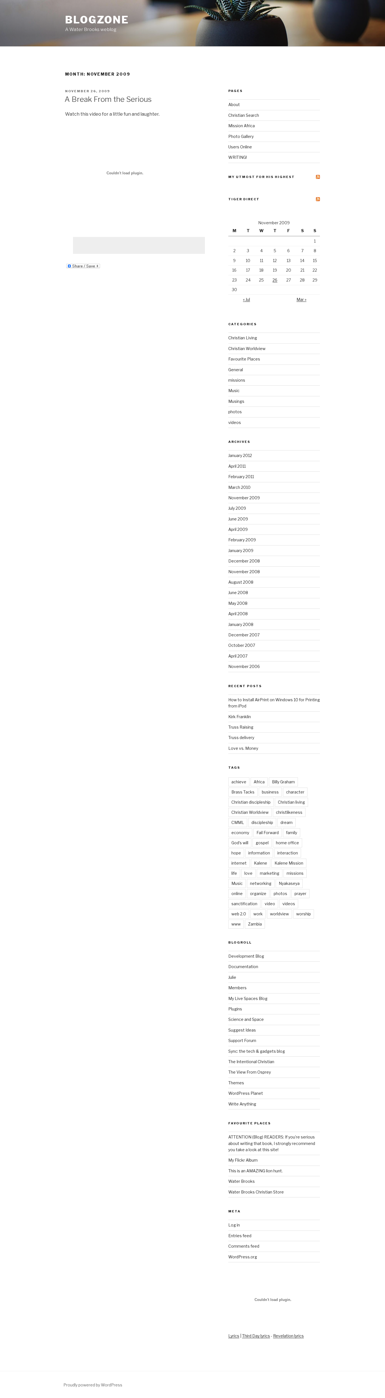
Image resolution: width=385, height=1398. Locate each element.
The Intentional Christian (251, 1061)
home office (287, 842)
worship (303, 913)
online (237, 893)
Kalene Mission (289, 863)
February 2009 (242, 539)
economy (240, 832)
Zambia (255, 924)
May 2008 (237, 603)
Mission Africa (241, 125)
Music (234, 390)
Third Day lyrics (256, 1335)
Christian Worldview (246, 348)
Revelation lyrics (288, 1335)
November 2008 (244, 571)
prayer (300, 893)
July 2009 (237, 508)
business (270, 792)
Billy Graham (283, 781)
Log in (234, 1225)
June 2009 (238, 518)
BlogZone (97, 20)
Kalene (260, 863)
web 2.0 (238, 913)
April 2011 (237, 466)
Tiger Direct (244, 199)
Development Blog (246, 956)
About (234, 104)
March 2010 (239, 487)
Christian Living (242, 337)
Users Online (240, 146)
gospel (262, 842)
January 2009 (240, 550)
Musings (236, 401)
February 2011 (241, 476)
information (259, 852)
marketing (269, 873)
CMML (237, 822)
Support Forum (242, 1040)
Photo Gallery (241, 136)
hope (236, 852)
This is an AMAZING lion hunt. (255, 1170)
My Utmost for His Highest (261, 177)
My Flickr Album (243, 1160)
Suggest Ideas (242, 1030)
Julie (232, 977)
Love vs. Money (243, 748)
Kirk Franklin (239, 716)
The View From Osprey (249, 1072)
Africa (259, 781)
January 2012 (240, 455)
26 (275, 280)
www (236, 924)
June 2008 (238, 592)
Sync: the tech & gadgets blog (256, 1051)
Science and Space (246, 1019)
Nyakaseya (289, 883)
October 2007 (241, 645)
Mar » (301, 299)
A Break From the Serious (108, 99)
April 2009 (238, 529)
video (270, 903)
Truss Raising (240, 727)
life (234, 873)
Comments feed (243, 1246)
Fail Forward (267, 832)
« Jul (246, 299)
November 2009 (244, 497)
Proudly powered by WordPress (92, 1384)
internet (239, 863)
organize (258, 893)
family (291, 832)
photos (235, 411)
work (258, 913)
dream (286, 822)
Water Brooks (241, 1181)
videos (234, 422)
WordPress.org (242, 1256)
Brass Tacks (243, 792)
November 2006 (244, 666)
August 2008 (240, 582)
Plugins (235, 1008)
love (248, 873)
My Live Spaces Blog (247, 998)
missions (236, 380)
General (235, 369)
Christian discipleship (251, 802)
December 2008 (244, 561)
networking (260, 883)
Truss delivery (241, 737)
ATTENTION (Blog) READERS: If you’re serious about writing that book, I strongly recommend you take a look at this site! (271, 1143)
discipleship (262, 822)
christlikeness (289, 812)
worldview (279, 913)
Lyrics (233, 1335)
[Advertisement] (139, 245)
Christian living (291, 802)
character (295, 792)
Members (237, 987)
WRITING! (237, 157)
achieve (238, 781)
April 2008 (238, 613)
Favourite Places (244, 359)
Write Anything (242, 1104)
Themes (236, 1082)
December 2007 (244, 634)
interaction (287, 852)
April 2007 (237, 656)
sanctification (244, 903)
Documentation (243, 966)
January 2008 (240, 624)
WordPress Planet (245, 1093)
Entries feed (239, 1235)
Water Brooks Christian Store (256, 1192)
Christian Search (243, 115)
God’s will (239, 842)
